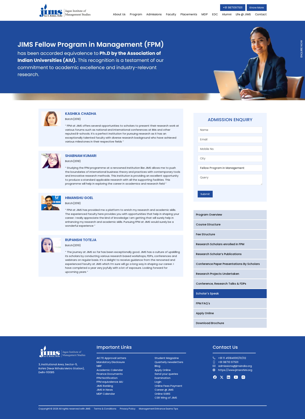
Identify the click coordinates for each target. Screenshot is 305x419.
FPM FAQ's (203, 303)
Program (136, 14)
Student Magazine (167, 358)
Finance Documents (110, 374)
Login (158, 382)
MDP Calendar (106, 394)
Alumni (226, 14)
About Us (119, 14)
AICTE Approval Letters (111, 358)
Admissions (154, 14)
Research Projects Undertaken (217, 274)
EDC (215, 14)
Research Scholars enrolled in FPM (220, 244)
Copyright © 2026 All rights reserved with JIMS (64, 408)
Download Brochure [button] (210, 323)
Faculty (171, 14)
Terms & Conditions (105, 408)
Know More (257, 7)
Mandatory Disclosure (111, 362)
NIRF (99, 366)
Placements (188, 14)
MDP (204, 14)
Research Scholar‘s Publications (219, 254)
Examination (163, 378)
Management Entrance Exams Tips (158, 408)
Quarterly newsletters (169, 362)
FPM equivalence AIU (110, 382)
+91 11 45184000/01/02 (232, 358)
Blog (157, 366)
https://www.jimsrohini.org (235, 370)
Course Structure (208, 224)
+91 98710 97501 (228, 362)
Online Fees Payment (168, 386)
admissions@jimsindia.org (235, 366)
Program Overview (209, 215)
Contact (261, 14)
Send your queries (166, 374)
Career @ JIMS (164, 390)
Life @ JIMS (243, 14)
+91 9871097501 (233, 7)
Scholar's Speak (207, 293)
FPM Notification (107, 378)
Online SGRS (162, 394)
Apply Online (205, 313)
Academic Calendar (110, 370)
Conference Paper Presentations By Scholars (228, 264)
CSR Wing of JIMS (166, 397)
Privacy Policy (127, 408)
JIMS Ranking (105, 386)
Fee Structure (205, 234)
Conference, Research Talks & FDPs (221, 284)
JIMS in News (105, 390)
